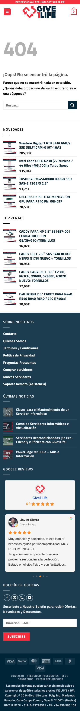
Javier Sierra (29, 520)
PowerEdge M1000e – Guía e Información (37, 454)
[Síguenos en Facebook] (7, 597)
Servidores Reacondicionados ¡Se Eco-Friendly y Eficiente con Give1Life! (44, 440)
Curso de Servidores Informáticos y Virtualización (42, 426)
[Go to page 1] (36, 576)
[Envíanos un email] (14, 597)
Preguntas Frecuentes (19, 362)
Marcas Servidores (17, 376)
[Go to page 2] (40, 576)
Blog (65, 676)
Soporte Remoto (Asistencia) (24, 383)
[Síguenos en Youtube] (29, 597)
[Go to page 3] (43, 576)
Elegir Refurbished (49, 679)
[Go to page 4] (46, 576)
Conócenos (25, 679)
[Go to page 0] (33, 576)
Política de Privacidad (19, 355)
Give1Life (40, 498)
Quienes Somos (14, 340)
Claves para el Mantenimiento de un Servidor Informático (42, 412)
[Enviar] (72, 105)
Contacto (10, 333)
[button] (7, 11)
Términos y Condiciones (20, 347)
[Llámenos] (22, 597)
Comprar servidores (18, 369)
